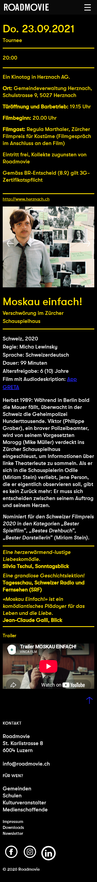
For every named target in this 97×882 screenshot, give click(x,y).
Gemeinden (17, 788)
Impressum (13, 821)
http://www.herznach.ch (26, 199)
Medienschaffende (25, 810)
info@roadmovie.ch (26, 764)
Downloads (13, 827)
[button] (87, 7)
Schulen (12, 796)
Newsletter (13, 833)
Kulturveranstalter (24, 803)
